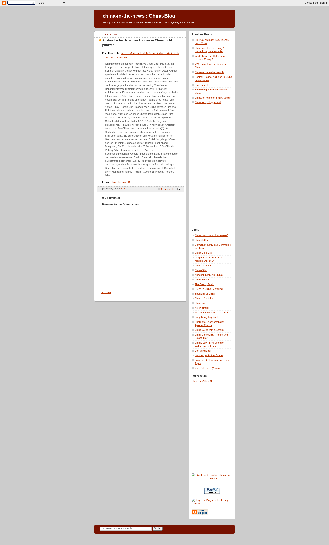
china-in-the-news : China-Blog (139, 16)
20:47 (124, 188)
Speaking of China (205, 293)
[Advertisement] (207, 166)
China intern (201, 303)
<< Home (106, 292)
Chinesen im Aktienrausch (209, 72)
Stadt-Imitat (201, 85)
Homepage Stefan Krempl (209, 355)
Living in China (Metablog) (209, 289)
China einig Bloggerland (208, 102)
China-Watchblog (204, 265)
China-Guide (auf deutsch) (209, 330)
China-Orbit (201, 270)
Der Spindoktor (203, 350)
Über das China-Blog (203, 381)
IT (129, 182)
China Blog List (203, 253)
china (114, 182)
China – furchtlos (204, 298)
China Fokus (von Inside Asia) (211, 235)
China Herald (202, 279)
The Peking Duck (204, 284)
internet (122, 182)
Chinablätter (201, 240)
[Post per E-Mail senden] (178, 189)
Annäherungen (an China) (209, 275)
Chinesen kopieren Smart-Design (213, 98)
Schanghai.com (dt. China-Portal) (213, 312)
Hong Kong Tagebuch (206, 317)
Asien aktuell (202, 308)
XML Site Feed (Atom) (207, 368)
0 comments (167, 189)
